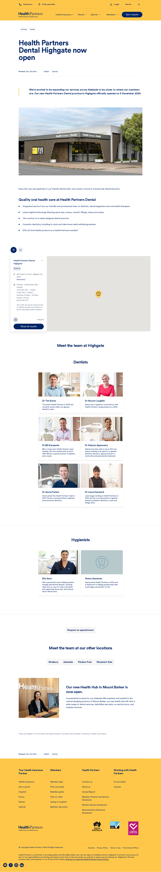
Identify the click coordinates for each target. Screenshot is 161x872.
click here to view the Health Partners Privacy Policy (87, 859)
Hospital (22, 792)
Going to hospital (58, 802)
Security (91, 848)
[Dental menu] (86, 14)
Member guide (57, 792)
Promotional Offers (130, 848)
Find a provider (57, 787)
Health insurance (26, 782)
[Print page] (16, 320)
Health (32, 29)
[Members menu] (117, 14)
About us (86, 787)
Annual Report (88, 792)
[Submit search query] (139, 4)
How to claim (56, 797)
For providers (120, 782)
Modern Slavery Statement (94, 805)
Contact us (87, 782)
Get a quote (132, 14)
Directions (22, 279)
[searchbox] (130, 4)
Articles (24, 29)
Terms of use (115, 848)
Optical (22, 807)
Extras (21, 797)
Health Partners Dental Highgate (24, 262)
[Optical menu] (99, 14)
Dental (54, 71)
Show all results (29, 326)
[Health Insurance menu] (73, 14)
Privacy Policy (102, 848)
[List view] (21, 250)
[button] (98, 294)
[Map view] (14, 250)
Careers (117, 787)
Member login (56, 782)
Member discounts (59, 807)
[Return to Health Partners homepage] (31, 14)
